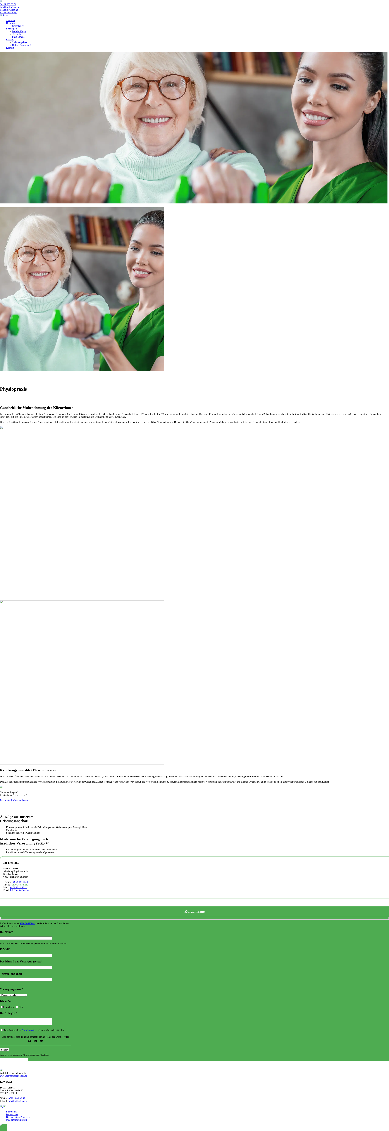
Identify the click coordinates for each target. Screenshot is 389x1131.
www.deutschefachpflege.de (13, 1076)
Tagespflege (18, 34)
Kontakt (10, 47)
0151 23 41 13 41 (18, 887)
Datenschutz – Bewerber (18, 1117)
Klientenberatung (8, 12)
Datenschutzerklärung (29, 1030)
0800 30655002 (27, 923)
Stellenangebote (19, 42)
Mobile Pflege (19, 31)
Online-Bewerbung (21, 45)
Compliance (18, 26)
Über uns (10, 23)
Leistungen (11, 28)
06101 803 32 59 (8, 4)
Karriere (10, 39)
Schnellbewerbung (9, 10)
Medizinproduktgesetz (16, 1120)
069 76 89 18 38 (20, 882)
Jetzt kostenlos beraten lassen (14, 800)
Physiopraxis (18, 37)
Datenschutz (12, 1114)
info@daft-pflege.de (9, 7)
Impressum (11, 1111)
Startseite (10, 20)
